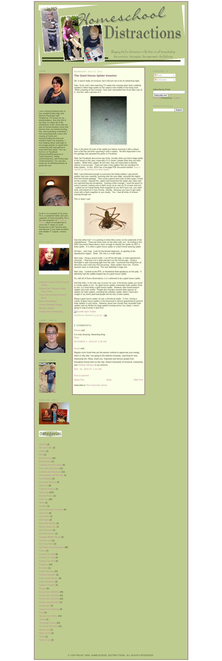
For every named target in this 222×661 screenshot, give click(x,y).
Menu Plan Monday (47, 523)
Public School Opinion (48, 578)
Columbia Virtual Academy (50, 465)
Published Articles (47, 582)
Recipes (42, 588)
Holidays (43, 506)
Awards (42, 451)
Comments (161, 80)
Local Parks (44, 516)
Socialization (44, 606)
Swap (41, 612)
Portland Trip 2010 (47, 561)
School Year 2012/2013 (49, 602)
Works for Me (45, 633)
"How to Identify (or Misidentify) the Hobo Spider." (107, 168)
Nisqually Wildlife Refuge (50, 537)
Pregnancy (43, 564)
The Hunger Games (47, 623)
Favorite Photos (46, 496)
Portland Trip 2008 (47, 554)
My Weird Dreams (47, 533)
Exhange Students (47, 489)
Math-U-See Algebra (47, 301)
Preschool (43, 568)
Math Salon (44, 520)
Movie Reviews (45, 530)
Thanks (42, 619)
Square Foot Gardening (49, 609)
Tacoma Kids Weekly (48, 616)
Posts (159, 75)
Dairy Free (43, 485)
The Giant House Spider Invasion (95, 75)
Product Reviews (46, 571)
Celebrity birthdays (86, 365)
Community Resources (49, 468)
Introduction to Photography (51, 311)
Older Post (138, 380)
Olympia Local (45, 540)
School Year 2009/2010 (49, 592)
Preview (156, 98)
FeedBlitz (176, 98)
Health (42, 502)
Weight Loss (44, 630)
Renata (77, 330)
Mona (76, 337)
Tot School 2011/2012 (48, 626)
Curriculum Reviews (47, 482)
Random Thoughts (47, 585)
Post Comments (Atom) (96, 385)
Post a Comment (81, 375)
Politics (42, 551)
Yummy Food (45, 640)
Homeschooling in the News (51, 509)
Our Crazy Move (46, 544)
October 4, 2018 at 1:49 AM (90, 341)
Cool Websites (45, 478)
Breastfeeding (45, 461)
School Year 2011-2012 (49, 599)
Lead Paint (43, 513)
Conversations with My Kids (51, 475)
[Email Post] (105, 315)
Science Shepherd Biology (50, 304)
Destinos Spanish (46, 308)
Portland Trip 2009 (47, 557)
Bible (41, 454)
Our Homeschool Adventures (51, 547)
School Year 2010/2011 (49, 595)
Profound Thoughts (47, 575)
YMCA (42, 636)
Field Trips (43, 499)
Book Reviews (45, 458)
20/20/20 (43, 444)
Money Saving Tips (47, 527)
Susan (77, 348)
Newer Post (79, 380)
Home (108, 380)
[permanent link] (85, 311)
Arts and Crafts (45, 448)
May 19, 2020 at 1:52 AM (88, 369)
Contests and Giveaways (50, 472)
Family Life (44, 492)
